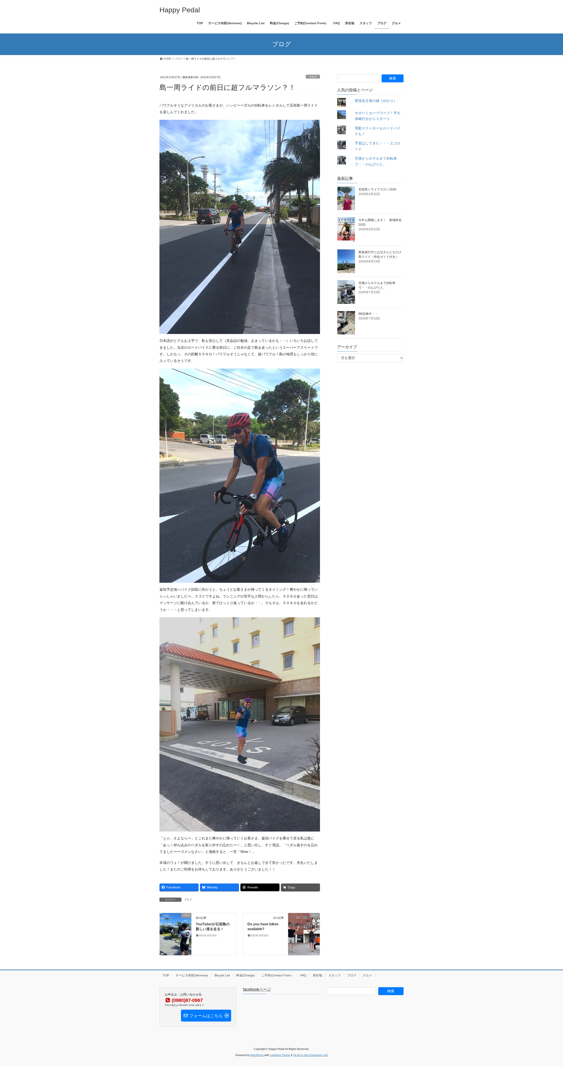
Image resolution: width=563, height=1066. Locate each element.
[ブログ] (175, 934)
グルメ (367, 975)
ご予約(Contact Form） (277, 975)
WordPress (257, 1055)
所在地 (317, 975)
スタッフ (334, 975)
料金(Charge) (245, 975)
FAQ (303, 975)
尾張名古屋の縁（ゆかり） (376, 101)
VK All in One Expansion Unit (310, 1055)
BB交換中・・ (368, 313)
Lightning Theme (280, 1055)
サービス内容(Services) (191, 975)
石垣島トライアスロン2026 (377, 189)
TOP (166, 975)
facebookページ (257, 989)
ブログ (313, 76)
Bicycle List (222, 975)
